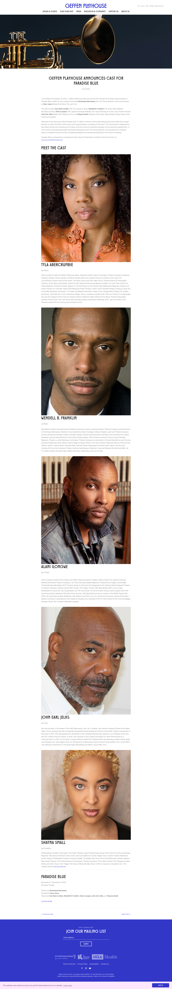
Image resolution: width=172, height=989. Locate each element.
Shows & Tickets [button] (50, 11)
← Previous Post (47, 914)
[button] (139, 6)
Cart (147, 6)
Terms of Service (69, 964)
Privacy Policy (82, 964)
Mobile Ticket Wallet (157, 6)
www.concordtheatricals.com (52, 140)
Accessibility (94, 964)
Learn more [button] (67, 985)
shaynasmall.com (59, 866)
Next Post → (126, 914)
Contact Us (105, 964)
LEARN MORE (46, 901)
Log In (143, 6)
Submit (86, 944)
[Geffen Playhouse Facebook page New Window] (82, 968)
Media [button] (78, 11)
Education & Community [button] (95, 11)
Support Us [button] (113, 11)
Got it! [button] (160, 985)
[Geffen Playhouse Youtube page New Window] (90, 968)
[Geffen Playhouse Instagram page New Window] (86, 968)
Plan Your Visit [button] (66, 11)
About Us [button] (125, 11)
